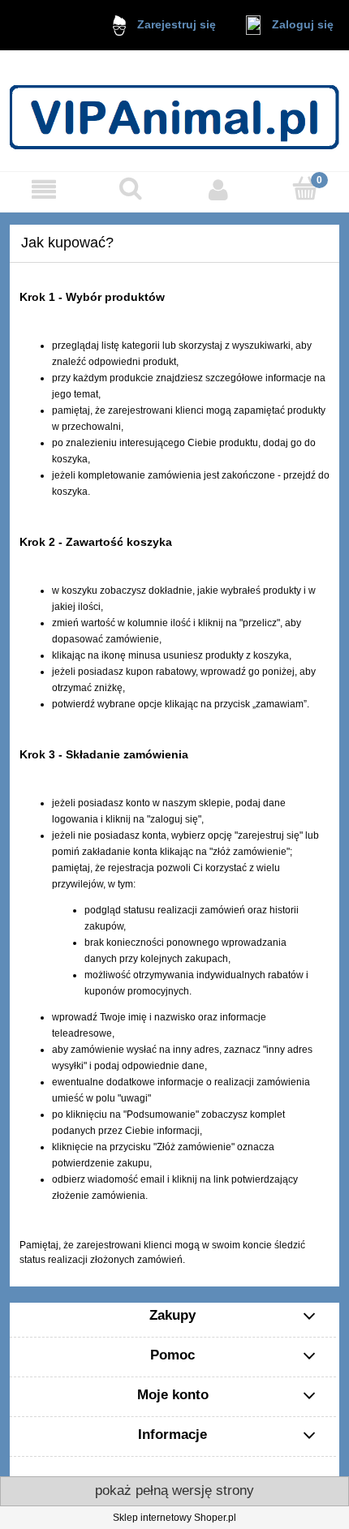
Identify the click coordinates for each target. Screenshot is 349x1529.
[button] (44, 189)
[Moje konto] (218, 189)
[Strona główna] (174, 111)
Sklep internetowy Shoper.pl (174, 1517)
